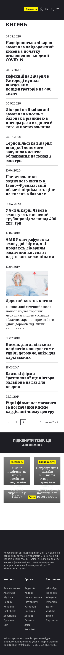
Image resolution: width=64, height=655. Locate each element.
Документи (10, 615)
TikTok (49, 615)
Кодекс (29, 592)
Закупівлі (30, 629)
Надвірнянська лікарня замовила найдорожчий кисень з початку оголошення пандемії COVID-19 (30, 51)
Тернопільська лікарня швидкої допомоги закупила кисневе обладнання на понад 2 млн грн (29, 152)
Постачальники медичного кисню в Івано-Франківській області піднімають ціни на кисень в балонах (31, 185)
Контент (9, 579)
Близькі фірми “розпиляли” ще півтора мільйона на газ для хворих (30, 380)
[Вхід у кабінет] (41, 9)
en (46, 9)
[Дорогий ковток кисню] (27, 283)
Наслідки (30, 611)
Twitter (50, 606)
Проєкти (9, 620)
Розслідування (12, 588)
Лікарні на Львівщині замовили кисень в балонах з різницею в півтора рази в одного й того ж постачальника (29, 118)
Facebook (51, 592)
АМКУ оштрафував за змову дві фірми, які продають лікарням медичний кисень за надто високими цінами (30, 248)
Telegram (51, 597)
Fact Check (10, 611)
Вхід (6, 625)
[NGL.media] (13, 9)
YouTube (50, 611)
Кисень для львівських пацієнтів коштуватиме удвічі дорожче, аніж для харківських (30, 351)
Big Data (8, 597)
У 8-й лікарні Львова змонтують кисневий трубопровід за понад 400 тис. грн (31, 216)
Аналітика (9, 592)
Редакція (30, 588)
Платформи (53, 579)
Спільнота (31, 9)
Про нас (29, 579)
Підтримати (31, 602)
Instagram (51, 602)
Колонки (9, 606)
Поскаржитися (33, 597)
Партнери (52, 620)
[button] (52, 9)
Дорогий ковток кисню (29, 300)
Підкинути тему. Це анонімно (32, 442)
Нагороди (30, 606)
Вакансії (29, 620)
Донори (29, 615)
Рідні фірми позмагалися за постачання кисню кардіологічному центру (31, 407)
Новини (8, 602)
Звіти (27, 625)
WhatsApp (51, 588)
